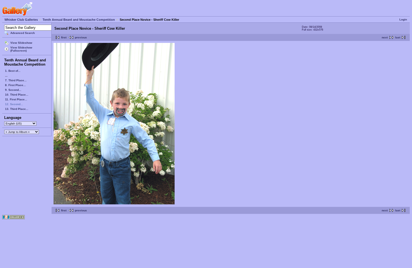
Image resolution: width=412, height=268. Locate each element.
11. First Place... (16, 99)
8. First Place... (15, 85)
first (63, 37)
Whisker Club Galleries (21, 19)
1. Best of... (12, 70)
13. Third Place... (16, 108)
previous (81, 37)
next (385, 37)
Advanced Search (22, 32)
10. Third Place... (16, 94)
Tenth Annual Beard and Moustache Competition (79, 19)
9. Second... (13, 89)
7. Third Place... (16, 80)
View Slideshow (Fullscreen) (21, 49)
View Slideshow (21, 42)
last (397, 37)
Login (403, 19)
